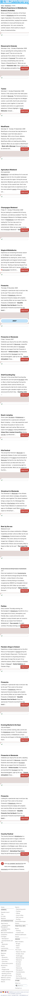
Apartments (4, 923)
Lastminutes (4, 948)
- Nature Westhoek (20, 978)
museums (14, 866)
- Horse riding (19, 915)
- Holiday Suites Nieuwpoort (5, 926)
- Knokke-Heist (19, 954)
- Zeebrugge (18, 956)
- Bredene (18, 964)
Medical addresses (20, 934)
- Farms (3, 967)
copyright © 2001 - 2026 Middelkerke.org (20, 995)
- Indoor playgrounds (7, 971)
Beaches (3, 953)
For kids (3, 916)
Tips (2, 914)
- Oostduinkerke (20, 972)
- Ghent (17, 945)
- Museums (4, 957)
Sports (17, 907)
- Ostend (17, 966)
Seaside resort (5, 912)
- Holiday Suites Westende (5, 929)
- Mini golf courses (6, 975)
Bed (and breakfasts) (7, 932)
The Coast (18, 949)
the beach (22, 346)
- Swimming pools (20, 909)
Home (2, 907)
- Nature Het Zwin (20, 952)
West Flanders (19, 941)
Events (17, 923)
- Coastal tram (19, 932)
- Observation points (7, 963)
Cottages (3, 936)
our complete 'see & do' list (15, 863)
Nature (3, 981)
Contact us (18, 988)
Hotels (3, 946)
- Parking (18, 930)
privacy (9, 995)
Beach (11, 429)
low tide (3, 434)
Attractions (4, 965)
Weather (3, 918)
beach (3, 177)
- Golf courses (19, 917)
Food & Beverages (20, 921)
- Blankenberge (19, 958)
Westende (10, 96)
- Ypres (17, 947)
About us (17, 983)
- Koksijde (18, 974)
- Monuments (5, 959)
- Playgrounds (5, 969)
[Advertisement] (14, 73)
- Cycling (17, 911)
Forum (17, 936)
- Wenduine (18, 960)
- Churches (4, 961)
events (14, 189)
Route (17, 928)
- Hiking (17, 913)
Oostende (12, 58)
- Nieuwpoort (5, 938)
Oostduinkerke (21, 573)
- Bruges (17, 943)
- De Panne (18, 976)
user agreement (4, 995)
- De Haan (18, 962)
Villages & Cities (5, 979)
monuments (4, 869)
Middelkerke (10, 15)
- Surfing (17, 919)
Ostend (18, 651)
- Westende (4, 944)
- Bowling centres (6, 973)
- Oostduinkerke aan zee (7, 941)
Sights (3, 955)
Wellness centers (6, 977)
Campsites (4, 934)
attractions (20, 866)
